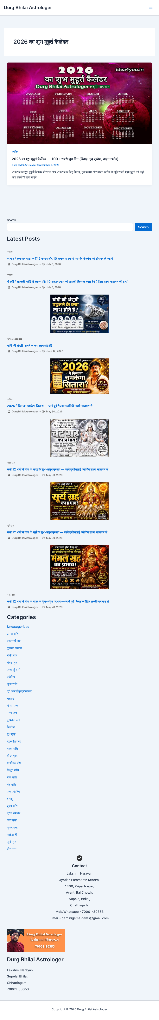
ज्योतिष (15, 151)
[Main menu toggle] (150, 7)
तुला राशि (12, 684)
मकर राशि (12, 748)
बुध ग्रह (11, 734)
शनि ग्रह (12, 820)
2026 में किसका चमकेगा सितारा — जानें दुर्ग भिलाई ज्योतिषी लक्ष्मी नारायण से (49, 406)
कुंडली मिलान (14, 648)
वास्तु (10, 799)
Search (11, 220)
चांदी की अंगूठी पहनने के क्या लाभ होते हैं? (30, 345)
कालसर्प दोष (14, 641)
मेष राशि (11, 784)
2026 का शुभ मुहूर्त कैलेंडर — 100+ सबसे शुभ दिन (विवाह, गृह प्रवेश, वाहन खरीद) (65, 159)
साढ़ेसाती (12, 835)
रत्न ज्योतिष (13, 792)
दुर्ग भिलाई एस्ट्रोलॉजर (19, 691)
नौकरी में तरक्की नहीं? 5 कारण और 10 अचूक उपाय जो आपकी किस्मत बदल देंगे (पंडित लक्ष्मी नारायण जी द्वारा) (68, 281)
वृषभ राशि (12, 806)
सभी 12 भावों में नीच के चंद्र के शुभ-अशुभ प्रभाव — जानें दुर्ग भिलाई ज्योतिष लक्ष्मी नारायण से (57, 469)
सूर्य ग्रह (10, 525)
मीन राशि (12, 777)
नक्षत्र (10, 698)
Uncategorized (14, 338)
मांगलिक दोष (14, 763)
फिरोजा (11, 727)
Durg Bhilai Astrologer (28, 7)
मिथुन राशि (13, 770)
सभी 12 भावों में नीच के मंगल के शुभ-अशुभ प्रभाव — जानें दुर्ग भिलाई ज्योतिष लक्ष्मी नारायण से (58, 601)
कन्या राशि (12, 634)
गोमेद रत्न (12, 655)
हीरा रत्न (11, 849)
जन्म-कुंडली (13, 670)
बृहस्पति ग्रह (14, 741)
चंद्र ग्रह (11, 462)
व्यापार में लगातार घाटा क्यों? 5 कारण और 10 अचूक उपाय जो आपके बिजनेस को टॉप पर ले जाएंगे (60, 258)
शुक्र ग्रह (12, 827)
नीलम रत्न (12, 706)
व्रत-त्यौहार (13, 813)
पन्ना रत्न (12, 713)
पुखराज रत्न (13, 720)
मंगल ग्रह (11, 594)
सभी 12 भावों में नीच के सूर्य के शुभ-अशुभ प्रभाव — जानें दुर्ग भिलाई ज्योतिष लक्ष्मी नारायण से (57, 532)
